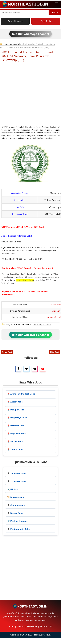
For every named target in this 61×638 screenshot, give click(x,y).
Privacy (43, 626)
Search (55, 12)
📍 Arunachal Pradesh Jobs (21, 394)
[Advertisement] (30, 92)
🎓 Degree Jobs (15, 513)
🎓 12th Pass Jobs (16, 481)
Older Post (54, 352)
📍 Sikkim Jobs (15, 441)
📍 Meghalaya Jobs (17, 417)
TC (51, 626)
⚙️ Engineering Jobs (17, 521)
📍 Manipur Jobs (15, 410)
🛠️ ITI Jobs (13, 489)
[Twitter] (26, 369)
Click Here (56, 304)
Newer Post (7, 352)
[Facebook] (18, 369)
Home (6, 44)
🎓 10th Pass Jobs (16, 473)
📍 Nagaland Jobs (16, 433)
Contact (20, 626)
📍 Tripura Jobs (15, 449)
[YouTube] (43, 369)
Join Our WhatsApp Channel (30, 34)
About (11, 626)
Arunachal (15, 44)
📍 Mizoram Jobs (15, 425)
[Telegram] (35, 369)
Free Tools (46, 21)
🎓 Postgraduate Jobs (18, 529)
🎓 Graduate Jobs (16, 505)
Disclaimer (32, 626)
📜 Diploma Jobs (15, 497)
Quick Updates (15, 21)
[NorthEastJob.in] (30, 606)
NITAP (28, 324)
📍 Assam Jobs (15, 402)
